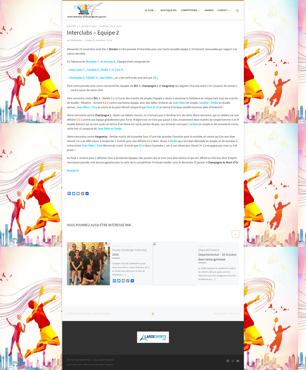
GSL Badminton (83, 360)
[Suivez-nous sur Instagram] (233, 361)
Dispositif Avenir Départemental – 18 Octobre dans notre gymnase (217, 254)
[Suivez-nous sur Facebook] (228, 361)
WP (80, 364)
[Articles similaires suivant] (235, 234)
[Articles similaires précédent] (227, 234)
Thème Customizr (106, 364)
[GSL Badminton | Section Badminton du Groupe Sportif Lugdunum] (87, 9)
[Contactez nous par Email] (238, 361)
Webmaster (76, 40)
